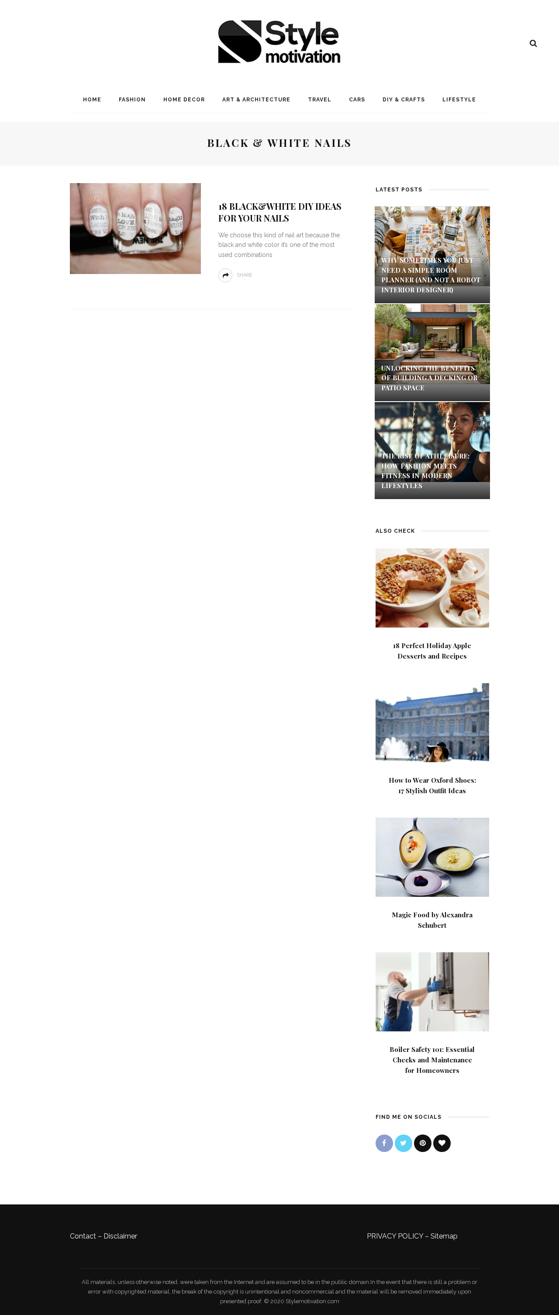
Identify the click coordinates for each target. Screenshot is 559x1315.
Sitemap (444, 1236)
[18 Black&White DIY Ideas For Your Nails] (135, 228)
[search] (533, 43)
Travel (319, 100)
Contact (83, 1236)
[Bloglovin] (442, 1143)
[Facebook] (384, 1143)
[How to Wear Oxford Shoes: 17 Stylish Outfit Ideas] (432, 722)
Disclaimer (120, 1236)
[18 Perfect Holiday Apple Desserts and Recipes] (432, 587)
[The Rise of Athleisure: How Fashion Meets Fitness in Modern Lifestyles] (432, 441)
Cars (357, 100)
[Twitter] (403, 1143)
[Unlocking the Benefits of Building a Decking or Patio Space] (432, 343)
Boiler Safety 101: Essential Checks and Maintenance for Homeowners (432, 1060)
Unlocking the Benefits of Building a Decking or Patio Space (429, 378)
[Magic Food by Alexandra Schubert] (432, 856)
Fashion (132, 100)
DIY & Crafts (404, 100)
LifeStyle (459, 100)
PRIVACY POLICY (395, 1236)
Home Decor (184, 100)
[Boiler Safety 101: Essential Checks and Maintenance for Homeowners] (432, 991)
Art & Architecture (256, 100)
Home (92, 100)
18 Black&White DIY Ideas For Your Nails (280, 212)
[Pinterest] (422, 1143)
